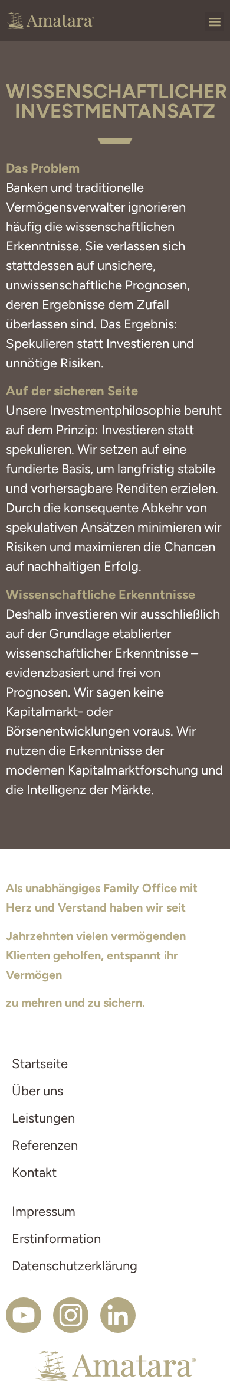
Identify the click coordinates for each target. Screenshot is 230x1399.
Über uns (37, 1091)
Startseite (40, 1064)
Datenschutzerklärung (74, 1266)
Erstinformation (56, 1239)
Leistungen (43, 1118)
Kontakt (34, 1172)
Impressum (43, 1211)
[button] (214, 21)
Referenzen (45, 1145)
